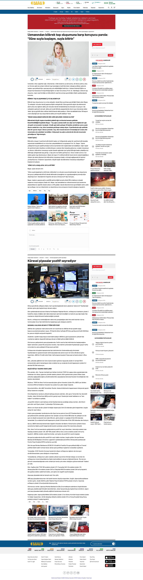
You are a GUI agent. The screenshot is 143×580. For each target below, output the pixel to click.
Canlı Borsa (58, 557)
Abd (30, 501)
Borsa (47, 257)
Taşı (49, 190)
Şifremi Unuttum (94, 561)
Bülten (67, 11)
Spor (62, 7)
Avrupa (61, 11)
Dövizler (71, 559)
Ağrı (30, 190)
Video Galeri (83, 559)
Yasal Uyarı (89, 578)
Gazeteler (101, 7)
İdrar (40, 190)
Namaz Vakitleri (39, 550)
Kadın (69, 7)
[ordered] (48, 249)
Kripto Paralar (110, 550)
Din (72, 11)
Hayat (82, 11)
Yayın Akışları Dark (46, 559)
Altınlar (71, 557)
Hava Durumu (60, 550)
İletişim (59, 578)
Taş (45, 190)
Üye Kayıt (92, 559)
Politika (87, 11)
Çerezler (72, 578)
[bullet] (50, 249)
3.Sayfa (55, 11)
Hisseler (81, 550)
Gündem (47, 7)
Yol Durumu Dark (32, 559)
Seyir (47, 501)
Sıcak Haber (83, 566)
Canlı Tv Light (31, 561)
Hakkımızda (54, 578)
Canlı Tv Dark (44, 557)
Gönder (33, 249)
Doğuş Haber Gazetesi (33, 31)
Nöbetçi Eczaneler (46, 561)
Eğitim (76, 11)
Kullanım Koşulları (82, 578)
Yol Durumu (99, 550)
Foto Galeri (77, 7)
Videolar (85, 7)
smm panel (44, 566)
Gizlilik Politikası (65, 578)
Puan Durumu (71, 550)
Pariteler (90, 550)
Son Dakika (31, 7)
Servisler (39, 7)
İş (42, 501)
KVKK (75, 578)
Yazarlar (93, 7)
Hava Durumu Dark (33, 557)
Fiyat (39, 501)
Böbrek (35, 190)
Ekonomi (55, 7)
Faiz (34, 501)
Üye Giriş (92, 557)
